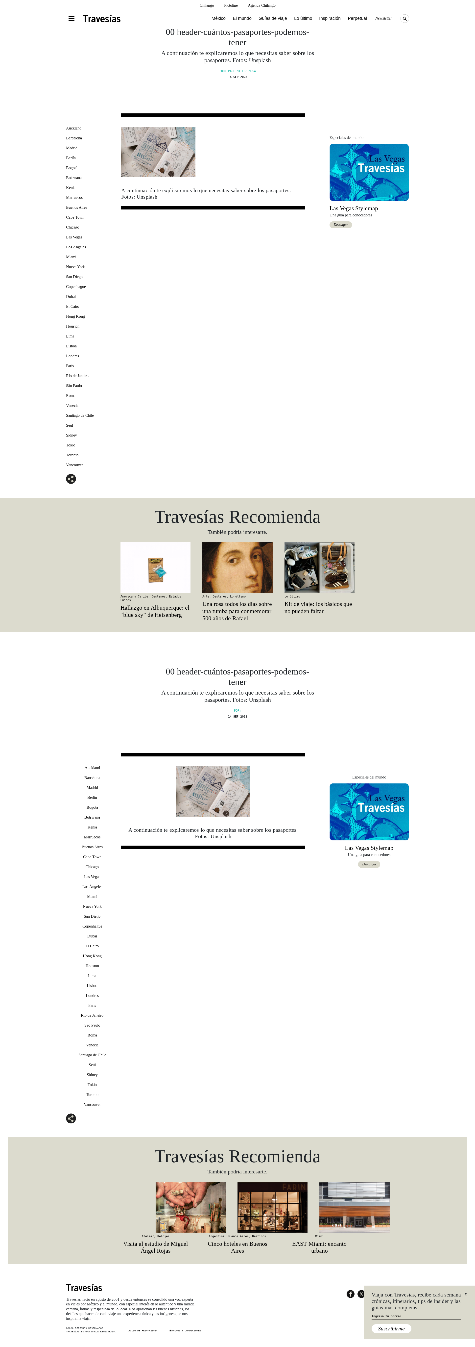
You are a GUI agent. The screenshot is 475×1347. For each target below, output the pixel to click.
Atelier (148, 1236)
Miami (71, 257)
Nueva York (75, 267)
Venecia (72, 405)
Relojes (163, 1236)
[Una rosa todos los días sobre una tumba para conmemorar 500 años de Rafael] (237, 567)
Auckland (73, 128)
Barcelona (74, 138)
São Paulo (74, 386)
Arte (205, 596)
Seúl (69, 425)
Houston (72, 326)
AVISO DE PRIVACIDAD (142, 1330)
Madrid (71, 148)
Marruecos (74, 197)
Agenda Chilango (262, 5)
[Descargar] (369, 172)
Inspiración (330, 18)
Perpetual (357, 18)
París (70, 366)
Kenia (70, 187)
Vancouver (74, 465)
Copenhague (76, 287)
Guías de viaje (273, 18)
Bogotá (71, 168)
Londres (72, 356)
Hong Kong (75, 316)
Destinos (159, 596)
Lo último (303, 18)
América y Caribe (134, 596)
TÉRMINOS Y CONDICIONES (184, 1330)
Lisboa (71, 346)
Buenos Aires (76, 207)
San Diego (74, 277)
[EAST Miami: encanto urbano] (320, 1207)
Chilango (207, 5)
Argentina (216, 1236)
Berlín (71, 158)
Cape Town (75, 217)
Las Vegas (74, 237)
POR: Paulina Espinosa (237, 71)
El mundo (242, 18)
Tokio (70, 445)
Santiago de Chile (80, 415)
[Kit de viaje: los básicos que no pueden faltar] (320, 567)
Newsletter (383, 18)
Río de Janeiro (77, 376)
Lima (70, 336)
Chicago (72, 227)
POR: (237, 710)
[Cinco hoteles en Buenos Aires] (237, 1207)
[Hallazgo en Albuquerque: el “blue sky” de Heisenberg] (155, 567)
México (219, 18)
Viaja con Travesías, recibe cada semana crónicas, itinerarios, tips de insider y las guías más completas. (416, 1301)
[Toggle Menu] (71, 18)
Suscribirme (391, 1328)
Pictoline (231, 5)
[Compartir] (71, 479)
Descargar (341, 225)
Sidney (71, 435)
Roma (70, 395)
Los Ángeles (76, 247)
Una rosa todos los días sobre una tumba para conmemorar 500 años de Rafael (237, 611)
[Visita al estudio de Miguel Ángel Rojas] (155, 1207)
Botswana (74, 178)
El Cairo (72, 306)
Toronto (72, 455)
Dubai (71, 296)
